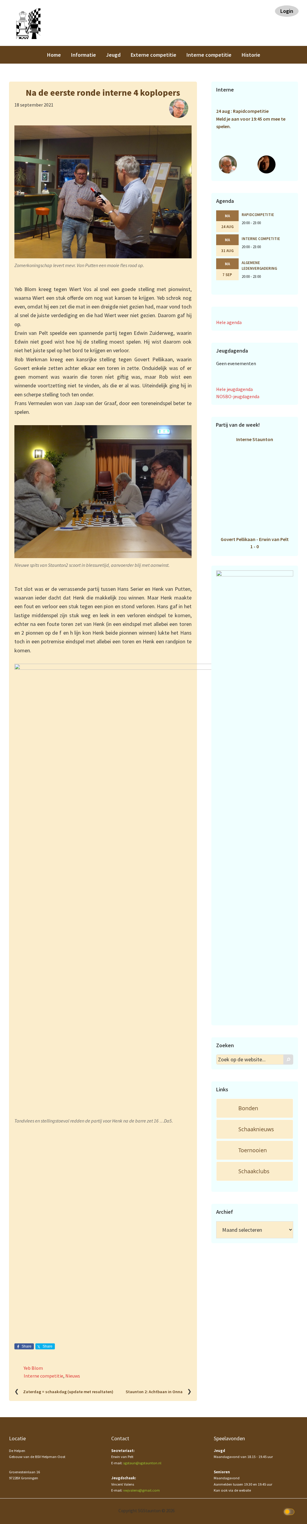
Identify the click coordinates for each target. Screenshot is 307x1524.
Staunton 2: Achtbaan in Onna (154, 1391)
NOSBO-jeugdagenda (237, 396)
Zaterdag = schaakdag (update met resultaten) (68, 1391)
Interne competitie (43, 1376)
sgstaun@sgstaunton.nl (142, 1463)
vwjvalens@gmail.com (141, 1490)
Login (286, 11)
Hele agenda (229, 322)
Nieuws (72, 1376)
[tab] (254, 1108)
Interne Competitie (261, 238)
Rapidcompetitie (258, 214)
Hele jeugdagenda (234, 389)
